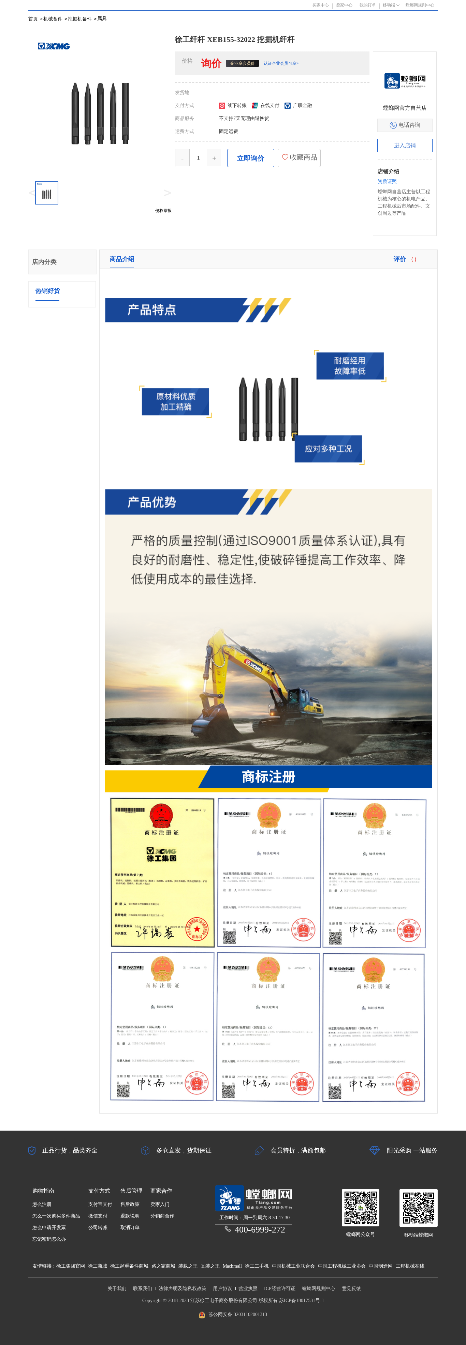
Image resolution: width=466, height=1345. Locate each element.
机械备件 (55, 18)
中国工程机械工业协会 (342, 1266)
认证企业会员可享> (281, 63)
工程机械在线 (410, 1266)
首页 (33, 18)
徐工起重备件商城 (129, 1266)
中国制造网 (381, 1266)
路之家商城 (163, 1266)
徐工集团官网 (70, 1266)
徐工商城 (97, 1266)
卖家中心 (344, 5)
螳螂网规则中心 (318, 1288)
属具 (102, 18)
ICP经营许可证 (279, 1288)
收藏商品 (302, 157)
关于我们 (117, 1288)
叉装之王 (210, 1266)
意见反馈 (351, 1288)
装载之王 (188, 1266)
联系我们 (142, 1288)
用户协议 (222, 1288)
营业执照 (248, 1288)
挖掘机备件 (82, 18)
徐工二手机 (257, 1266)
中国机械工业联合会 (293, 1266)
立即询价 (250, 158)
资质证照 (387, 181)
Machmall (232, 1266)
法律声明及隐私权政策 (182, 1288)
